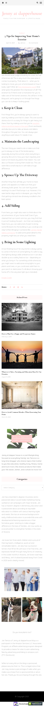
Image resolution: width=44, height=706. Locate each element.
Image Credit (7, 278)
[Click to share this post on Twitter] (14, 287)
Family (22, 33)
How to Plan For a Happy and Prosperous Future (18, 334)
